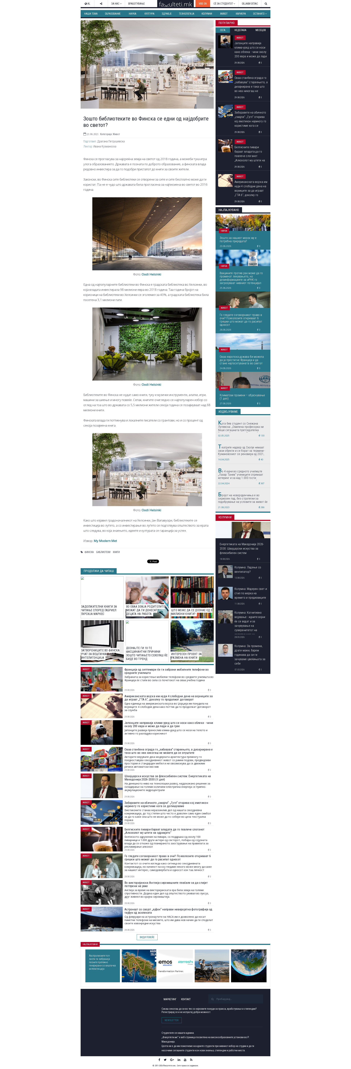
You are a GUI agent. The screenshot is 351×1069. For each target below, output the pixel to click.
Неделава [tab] (240, 30)
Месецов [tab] (261, 30)
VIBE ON (203, 3)
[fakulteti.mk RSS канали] (191, 1060)
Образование (113, 13)
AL (88, 3)
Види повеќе (147, 937)
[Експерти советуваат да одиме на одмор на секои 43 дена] (212, 965)
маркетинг (170, 999)
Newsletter (172, 1020)
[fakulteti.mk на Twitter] (165, 1060)
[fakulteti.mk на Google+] (172, 1060)
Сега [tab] (222, 30)
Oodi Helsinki (151, 274)
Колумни (207, 13)
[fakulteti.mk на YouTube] (185, 1060)
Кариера (241, 13)
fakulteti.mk (102, 1005)
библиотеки (103, 552)
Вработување (136, 3)
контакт (186, 999)
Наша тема (91, 13)
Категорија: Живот (110, 134)
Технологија (186, 13)
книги (116, 552)
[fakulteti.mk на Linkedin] (179, 1060)
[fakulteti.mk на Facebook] (159, 1060)
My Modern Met (105, 541)
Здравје (167, 13)
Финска (89, 552)
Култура (149, 13)
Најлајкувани (90, 944)
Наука (132, 13)
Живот (224, 13)
